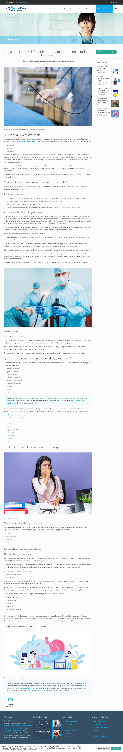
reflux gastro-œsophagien (16, 415)
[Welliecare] (16, 9)
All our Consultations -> (100, 736)
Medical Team (69, 736)
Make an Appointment (71, 730)
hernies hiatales (12, 436)
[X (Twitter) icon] (111, 2)
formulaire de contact (31, 688)
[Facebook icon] (108, 2)
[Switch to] (116, 9)
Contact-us (68, 733)
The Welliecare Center (71, 721)
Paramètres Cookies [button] (103, 748)
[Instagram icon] (116, 2)
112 (71, 621)
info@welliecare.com (23, 2)
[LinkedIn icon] (113, 2)
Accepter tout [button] (115, 748)
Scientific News (69, 727)
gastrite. (10, 424)
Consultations (68, 724)
